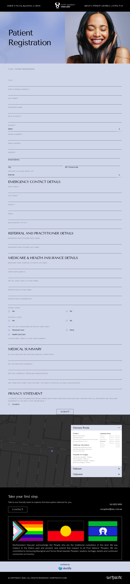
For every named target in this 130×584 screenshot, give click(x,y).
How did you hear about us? (21, 171)
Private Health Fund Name (19, 290)
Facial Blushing (24, 6)
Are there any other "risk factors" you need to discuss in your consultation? (44, 383)
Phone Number (15, 134)
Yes (13, 311)
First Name (13, 187)
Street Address (14, 160)
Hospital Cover (15, 317)
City (9, 167)
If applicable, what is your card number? (27, 338)
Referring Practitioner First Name (24, 238)
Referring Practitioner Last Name (23, 247)
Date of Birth (15, 116)
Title (10, 80)
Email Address (14, 143)
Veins (37, 6)
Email (10, 214)
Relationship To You (18, 223)
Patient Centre (101, 6)
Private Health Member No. (20, 299)
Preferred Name (15, 107)
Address (11, 152)
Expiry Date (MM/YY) (16, 272)
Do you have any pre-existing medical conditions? (31, 354)
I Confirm (15, 404)
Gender (12, 125)
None (72, 330)
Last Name (13, 98)
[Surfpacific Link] (114, 578)
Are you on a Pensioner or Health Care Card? (28, 327)
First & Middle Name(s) (19, 89)
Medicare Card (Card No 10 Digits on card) (27, 263)
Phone (11, 205)
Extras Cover (14, 308)
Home (10, 69)
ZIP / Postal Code (71, 167)
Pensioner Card (18, 330)
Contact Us (117, 6)
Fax (74, 437)
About (87, 6)
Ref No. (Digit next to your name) (23, 281)
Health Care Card (18, 334)
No (71, 311)
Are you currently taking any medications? (28, 373)
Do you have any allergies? (20, 364)
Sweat (10, 6)
